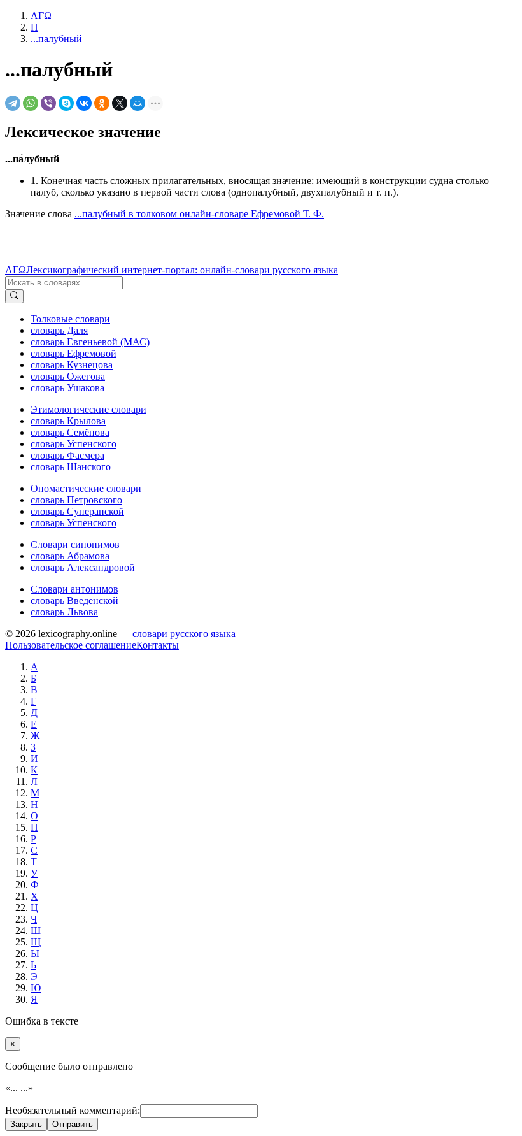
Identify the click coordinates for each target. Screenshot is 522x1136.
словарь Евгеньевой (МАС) (90, 341)
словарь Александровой (83, 567)
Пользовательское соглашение (70, 645)
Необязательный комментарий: (72, 1110)
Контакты (157, 645)
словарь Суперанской (77, 511)
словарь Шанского (71, 466)
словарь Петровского (76, 499)
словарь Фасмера (67, 455)
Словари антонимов (74, 589)
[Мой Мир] (137, 103)
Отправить (72, 1124)
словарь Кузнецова (72, 364)
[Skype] (66, 103)
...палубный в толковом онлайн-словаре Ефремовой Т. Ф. (199, 213)
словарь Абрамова (70, 555)
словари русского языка (184, 633)
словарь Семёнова (70, 432)
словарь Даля (59, 330)
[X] (119, 103)
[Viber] (48, 103)
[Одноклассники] (101, 103)
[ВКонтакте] (84, 103)
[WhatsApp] (30, 103)
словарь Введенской (74, 600)
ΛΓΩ (15, 269)
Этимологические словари (88, 409)
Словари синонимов (75, 544)
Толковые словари (70, 318)
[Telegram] (12, 103)
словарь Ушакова (67, 387)
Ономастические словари (86, 488)
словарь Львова (64, 612)
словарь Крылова (68, 420)
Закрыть (26, 1124)
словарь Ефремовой (73, 353)
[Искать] (14, 296)
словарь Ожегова (68, 376)
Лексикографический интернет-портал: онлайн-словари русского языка (182, 269)
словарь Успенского (73, 443)
